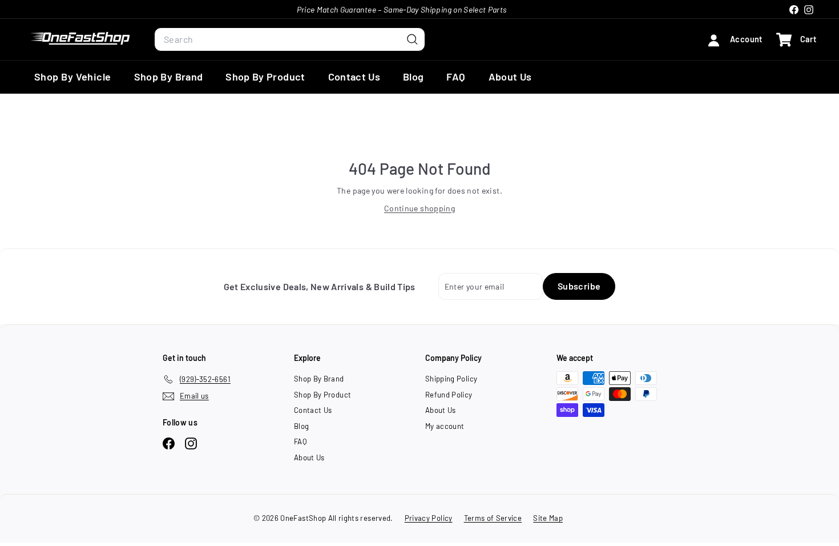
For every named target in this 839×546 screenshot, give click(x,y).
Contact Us (354, 76)
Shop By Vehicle (72, 76)
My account (445, 426)
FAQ (455, 76)
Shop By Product (265, 76)
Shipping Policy (451, 378)
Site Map (548, 518)
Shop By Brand (168, 76)
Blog (413, 76)
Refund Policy (449, 394)
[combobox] (289, 39)
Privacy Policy (429, 518)
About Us (510, 76)
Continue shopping (419, 208)
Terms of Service (493, 518)
